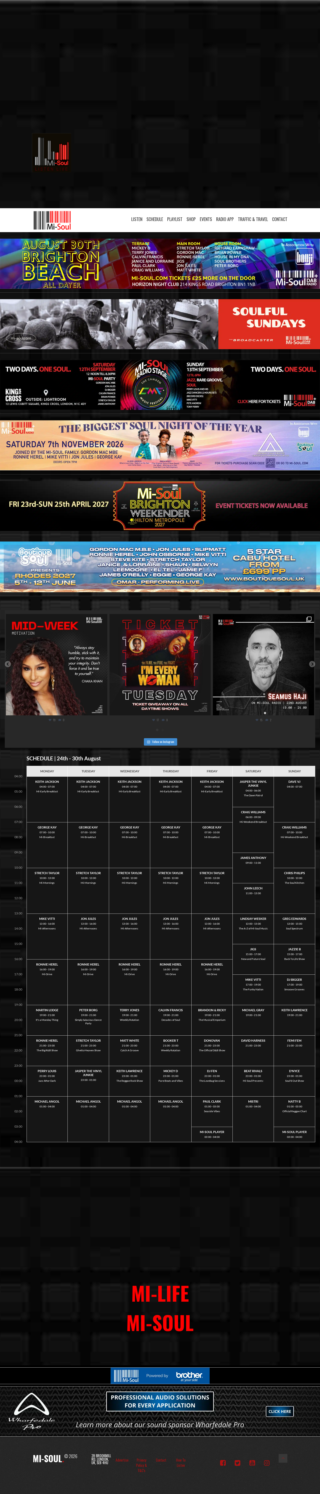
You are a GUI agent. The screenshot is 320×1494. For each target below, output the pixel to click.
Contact (279, 219)
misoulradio (55, 618)
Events (206, 219)
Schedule (155, 219)
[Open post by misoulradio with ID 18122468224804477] (56, 664)
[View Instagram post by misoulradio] (103, 709)
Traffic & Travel (253, 219)
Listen (136, 219)
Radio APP (225, 219)
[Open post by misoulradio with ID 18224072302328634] (263, 664)
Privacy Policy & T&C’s (141, 1465)
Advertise (122, 1460)
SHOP (191, 219)
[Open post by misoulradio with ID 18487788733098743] (160, 664)
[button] (8, 664)
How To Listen (180, 1462)
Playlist (174, 219)
